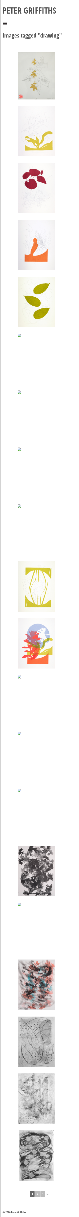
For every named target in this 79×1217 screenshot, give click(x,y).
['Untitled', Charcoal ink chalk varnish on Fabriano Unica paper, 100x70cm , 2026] (36, 1041)
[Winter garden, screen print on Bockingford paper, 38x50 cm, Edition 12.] (36, 700)
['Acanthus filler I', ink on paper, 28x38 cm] (36, 757)
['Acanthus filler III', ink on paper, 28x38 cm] (36, 984)
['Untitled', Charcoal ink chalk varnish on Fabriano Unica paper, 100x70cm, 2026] (36, 1155)
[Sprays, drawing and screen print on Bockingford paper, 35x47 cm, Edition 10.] (36, 586)
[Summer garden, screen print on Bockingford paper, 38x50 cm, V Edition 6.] (36, 643)
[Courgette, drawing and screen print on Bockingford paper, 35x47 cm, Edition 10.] (36, 358)
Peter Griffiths (29, 10)
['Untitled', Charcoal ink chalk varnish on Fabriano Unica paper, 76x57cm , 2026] (36, 1098)
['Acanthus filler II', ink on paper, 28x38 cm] (36, 814)
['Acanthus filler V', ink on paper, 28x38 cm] (36, 927)
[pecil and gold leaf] (36, 76)
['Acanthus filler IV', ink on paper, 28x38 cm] (36, 871)
